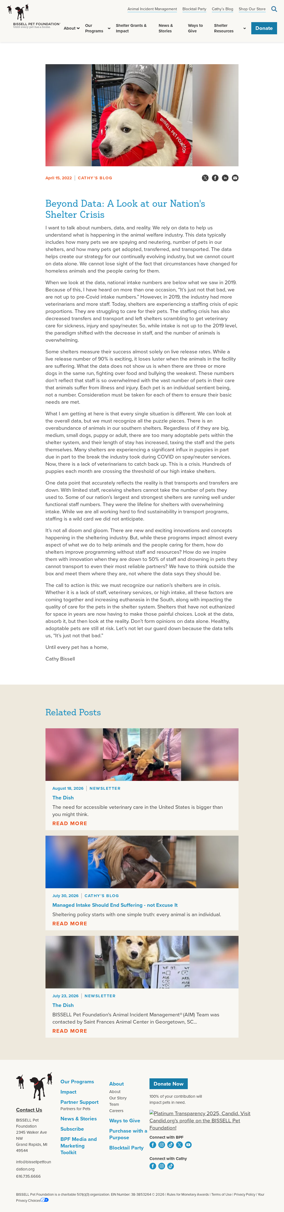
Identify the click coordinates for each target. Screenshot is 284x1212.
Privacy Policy (244, 1194)
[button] (78, 28)
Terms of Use (221, 1194)
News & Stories (166, 28)
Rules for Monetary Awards (188, 1194)
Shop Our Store (252, 9)
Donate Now (169, 1084)
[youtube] (188, 1144)
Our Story (117, 1098)
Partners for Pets (75, 1109)
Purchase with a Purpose (128, 1134)
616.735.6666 (28, 1176)
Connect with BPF (166, 1137)
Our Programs (94, 28)
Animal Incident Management (152, 9)
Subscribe (72, 1129)
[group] (142, 779)
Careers (116, 1111)
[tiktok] (170, 1144)
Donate (264, 28)
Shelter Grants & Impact (131, 28)
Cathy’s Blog (222, 9)
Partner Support (79, 1102)
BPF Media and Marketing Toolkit (78, 1145)
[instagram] (161, 1144)
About (69, 28)
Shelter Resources (224, 28)
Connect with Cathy (168, 1159)
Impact (68, 1092)
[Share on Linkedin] (225, 178)
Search (274, 9)
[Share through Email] (235, 178)
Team (114, 1104)
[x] (179, 1144)
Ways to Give (195, 28)
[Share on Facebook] (215, 178)
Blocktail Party (194, 9)
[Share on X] (205, 178)
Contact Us (29, 1110)
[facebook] (152, 1144)
